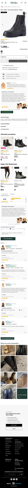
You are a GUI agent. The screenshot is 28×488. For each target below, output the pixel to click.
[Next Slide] (25, 24)
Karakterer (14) (5, 194)
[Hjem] (14, 3)
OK (21, 474)
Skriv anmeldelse (8, 238)
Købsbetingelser (8, 439)
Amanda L (7, 264)
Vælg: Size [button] (3, 56)
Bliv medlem (14, 425)
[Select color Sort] (2, 51)
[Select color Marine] (3, 189)
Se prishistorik (23, 49)
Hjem (2, 9)
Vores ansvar (7, 447)
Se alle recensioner (7, 112)
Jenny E (7, 303)
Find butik (16, 439)
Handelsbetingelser (8, 441)
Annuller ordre (17, 453)
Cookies (6, 455)
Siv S (6, 321)
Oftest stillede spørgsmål (19, 443)
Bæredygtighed (8, 445)
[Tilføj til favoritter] (26, 13)
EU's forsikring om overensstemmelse (18, 442)
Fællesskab (12, 194)
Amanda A (7, 245)
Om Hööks (7, 449)
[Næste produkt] (26, 144)
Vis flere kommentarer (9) (7, 338)
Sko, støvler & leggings (13, 9)
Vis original (4, 255)
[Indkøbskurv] (25, 2)
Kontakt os (7, 443)
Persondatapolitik (8, 453)
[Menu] (2, 3)
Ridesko (21, 9)
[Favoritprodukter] (21, 2)
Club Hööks (17, 451)
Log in (14, 428)
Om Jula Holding (18, 447)
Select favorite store (12, 69)
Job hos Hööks (7, 451)
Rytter (5, 9)
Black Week (17, 449)
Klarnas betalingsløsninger (19, 445)
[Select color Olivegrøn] (15, 189)
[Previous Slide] (2, 24)
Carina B (8, 83)
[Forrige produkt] (2, 144)
